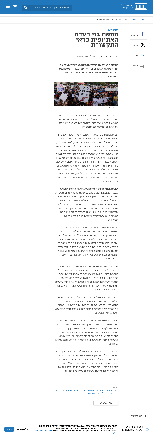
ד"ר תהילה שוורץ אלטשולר (86, 56)
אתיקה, (99, 390)
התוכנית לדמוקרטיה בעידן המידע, (70, 390)
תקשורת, (91, 390)
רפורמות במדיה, (110, 390)
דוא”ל (135, 55)
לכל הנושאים (106, 403)
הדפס (135, 66)
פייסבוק (134, 35)
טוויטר (135, 46)
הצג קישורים (136, 416)
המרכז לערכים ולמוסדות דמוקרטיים (101, 393)
